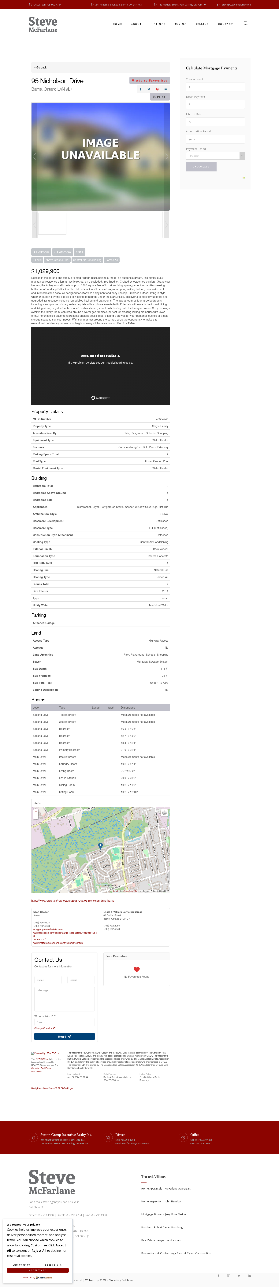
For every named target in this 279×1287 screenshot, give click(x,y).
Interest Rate (194, 114)
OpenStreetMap (130, 891)
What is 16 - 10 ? (45, 1016)
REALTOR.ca (42, 1059)
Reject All (53, 1265)
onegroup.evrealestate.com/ (48, 929)
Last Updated (73, 1073)
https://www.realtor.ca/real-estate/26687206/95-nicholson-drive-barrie (72, 900)
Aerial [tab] (37, 803)
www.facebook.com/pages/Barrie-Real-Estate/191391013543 (65, 934)
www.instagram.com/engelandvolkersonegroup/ (58, 942)
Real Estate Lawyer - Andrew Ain (161, 1240)
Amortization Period (198, 131)
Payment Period (196, 149)
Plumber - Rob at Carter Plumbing (162, 1227)
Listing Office (145, 1073)
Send (63, 1036)
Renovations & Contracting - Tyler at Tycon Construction (176, 1253)
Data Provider (109, 1073)
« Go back (40, 67)
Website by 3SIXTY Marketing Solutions (109, 1280)
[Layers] (164, 812)
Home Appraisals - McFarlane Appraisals (166, 1188)
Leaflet (116, 891)
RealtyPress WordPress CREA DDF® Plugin (52, 1088)
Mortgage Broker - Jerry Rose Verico (163, 1214)
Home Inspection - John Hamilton (161, 1201)
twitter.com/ (39, 939)
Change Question (43, 1028)
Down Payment (195, 96)
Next (167, 157)
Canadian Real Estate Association (41, 1070)
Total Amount (194, 79)
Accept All (37, 1270)
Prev (34, 157)
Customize (21, 1265)
